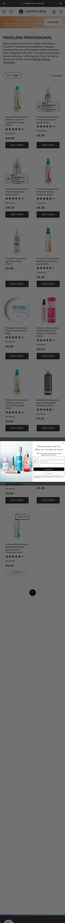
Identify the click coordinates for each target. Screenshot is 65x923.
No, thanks (48, 473)
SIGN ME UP (49, 469)
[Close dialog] (63, 443)
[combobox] (36, 461)
